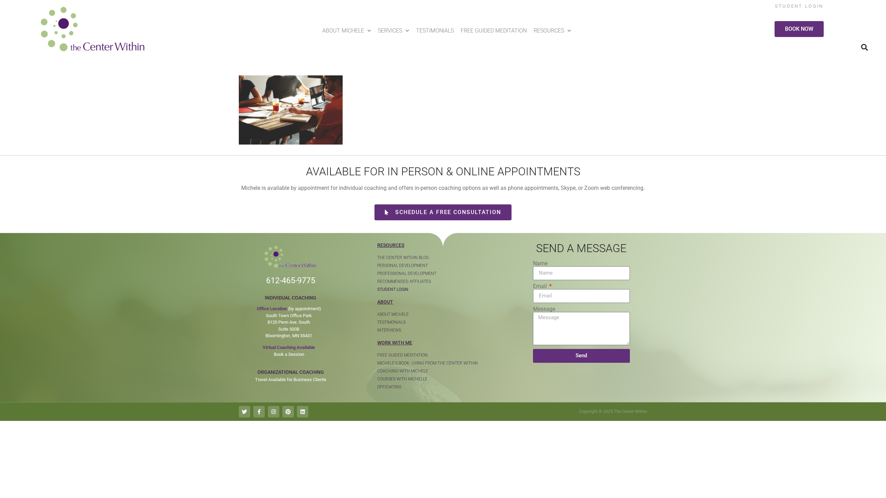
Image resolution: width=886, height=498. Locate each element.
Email (540, 286)
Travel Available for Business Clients (290, 379)
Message (544, 309)
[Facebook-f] (259, 411)
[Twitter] (244, 411)
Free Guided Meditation (494, 30)
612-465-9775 (290, 280)
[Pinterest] (288, 411)
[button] (864, 47)
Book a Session (289, 354)
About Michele (343, 30)
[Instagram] (273, 411)
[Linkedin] (302, 411)
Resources (549, 30)
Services (390, 30)
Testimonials (435, 30)
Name (540, 263)
